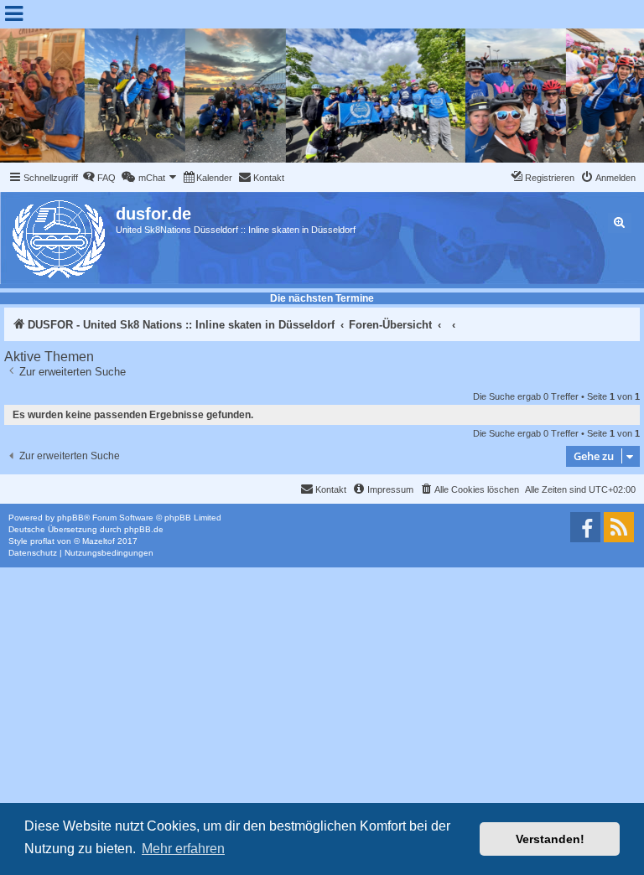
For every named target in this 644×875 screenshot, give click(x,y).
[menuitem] (99, 178)
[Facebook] (585, 527)
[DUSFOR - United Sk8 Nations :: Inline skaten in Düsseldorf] (60, 236)
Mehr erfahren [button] (183, 848)
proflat (42, 541)
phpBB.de (144, 529)
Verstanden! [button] (550, 839)
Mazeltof (98, 541)
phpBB (70, 517)
